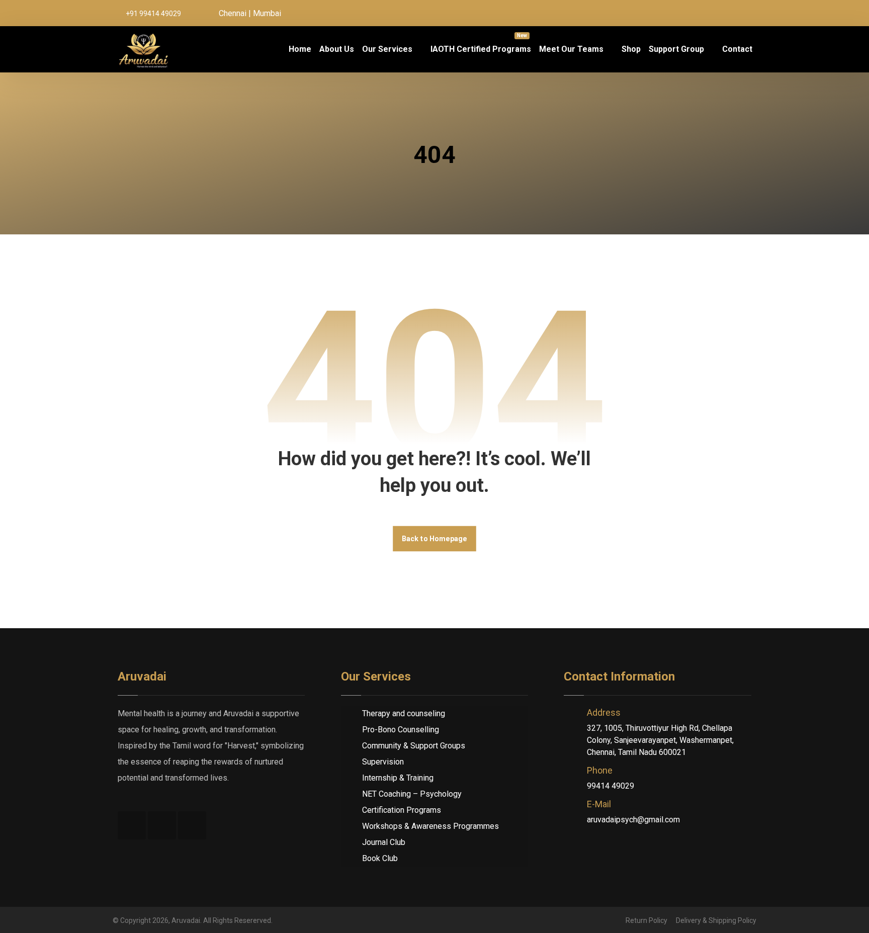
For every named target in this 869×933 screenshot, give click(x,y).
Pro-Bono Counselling (400, 729)
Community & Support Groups (413, 745)
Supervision (383, 762)
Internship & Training (397, 778)
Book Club (380, 858)
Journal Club (383, 842)
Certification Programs (401, 810)
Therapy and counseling (403, 713)
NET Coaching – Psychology (412, 794)
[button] (703, 13)
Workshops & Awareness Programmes (430, 826)
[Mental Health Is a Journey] (144, 50)
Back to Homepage (434, 538)
